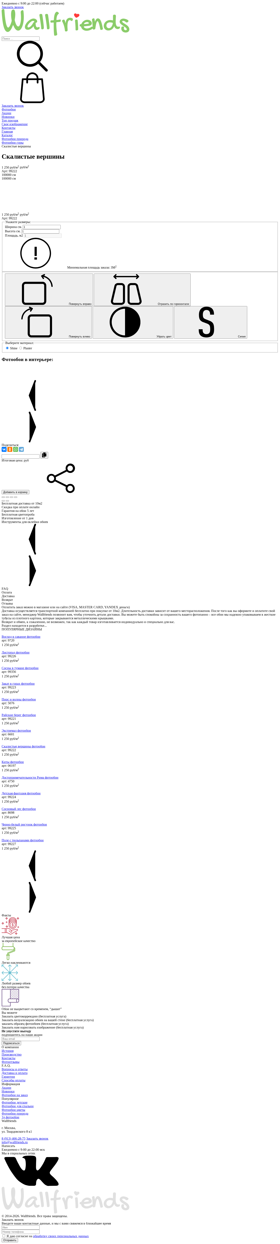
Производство (12, 1054)
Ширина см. (13, 227)
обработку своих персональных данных (61, 1236)
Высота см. (12, 231)
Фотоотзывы (10, 1062)
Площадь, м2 (14, 235)
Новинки (8, 116)
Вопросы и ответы (15, 1069)
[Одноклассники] (9, 449)
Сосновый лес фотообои (19, 809)
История (8, 1051)
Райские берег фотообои (19, 715)
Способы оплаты (13, 1080)
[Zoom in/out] (15, 497)
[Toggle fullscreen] (11, 497)
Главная (7, 131)
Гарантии (8, 1076)
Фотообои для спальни (18, 1106)
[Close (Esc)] (3, 497)
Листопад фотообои (16, 652)
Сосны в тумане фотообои (20, 668)
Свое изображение (15, 124)
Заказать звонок (13, 7)
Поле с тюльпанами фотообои (23, 840)
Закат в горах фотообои (18, 683)
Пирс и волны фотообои (19, 699)
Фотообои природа (15, 139)
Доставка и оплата (14, 1073)
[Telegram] (21, 449)
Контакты (8, 128)
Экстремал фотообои (16, 730)
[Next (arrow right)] (7, 500)
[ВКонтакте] (4, 449)
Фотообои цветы (13, 1110)
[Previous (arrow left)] (3, 500)
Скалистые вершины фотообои (23, 746)
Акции (6, 113)
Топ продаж (10, 120)
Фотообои (9, 109)
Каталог (7, 135)
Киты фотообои (13, 762)
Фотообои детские (14, 1102)
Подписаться (11, 1043)
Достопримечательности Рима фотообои (30, 777)
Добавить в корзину (15, 492)
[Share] (7, 497)
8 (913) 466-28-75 (13, 1138)
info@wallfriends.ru (15, 1142)
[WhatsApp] (15, 449)
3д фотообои (10, 1117)
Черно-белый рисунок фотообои (24, 824)
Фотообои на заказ (15, 1095)
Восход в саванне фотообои (21, 636)
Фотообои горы (13, 142)
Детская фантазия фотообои (21, 793)
